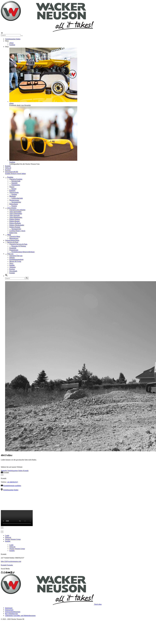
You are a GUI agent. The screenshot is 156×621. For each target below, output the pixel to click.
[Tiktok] (14, 573)
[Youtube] (9, 573)
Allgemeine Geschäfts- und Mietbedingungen (20, 615)
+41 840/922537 (12, 482)
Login (7, 535)
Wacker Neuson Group (13, 539)
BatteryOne (13, 233)
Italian (24, 173)
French (19, 173)
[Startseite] (47, 31)
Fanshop (12, 45)
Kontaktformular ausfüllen (12, 486)
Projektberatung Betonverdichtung (22, 252)
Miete (9, 234)
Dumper (14, 194)
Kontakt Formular (7, 565)
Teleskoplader (14, 192)
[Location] (2, 573)
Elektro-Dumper (14, 227)
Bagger (13, 189)
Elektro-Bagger (14, 221)
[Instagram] (4, 573)
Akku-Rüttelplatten (15, 217)
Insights (12, 265)
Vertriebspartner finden (12, 39)
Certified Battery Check (17, 231)
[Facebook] (7, 573)
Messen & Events (15, 261)
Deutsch (14, 173)
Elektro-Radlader (15, 223)
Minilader (12, 196)
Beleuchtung (13, 204)
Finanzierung (13, 250)
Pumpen (14, 206)
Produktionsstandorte (16, 259)
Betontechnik (15, 181)
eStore (11, 43)
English (8, 173)
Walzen (11, 187)
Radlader (12, 190)
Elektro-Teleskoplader (16, 225)
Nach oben (98, 604)
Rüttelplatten (15, 185)
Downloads (13, 271)
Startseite (4, 471)
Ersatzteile (12, 248)
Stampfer (14, 183)
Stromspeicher (16, 202)
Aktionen (12, 267)
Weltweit (8, 168)
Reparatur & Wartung (18, 246)
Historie (12, 257)
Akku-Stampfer (14, 215)
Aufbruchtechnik (17, 198)
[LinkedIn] (11, 573)
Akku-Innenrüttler (15, 212)
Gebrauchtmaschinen (12, 240)
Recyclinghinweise (11, 614)
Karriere (8, 170)
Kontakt (8, 166)
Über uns (10, 254)
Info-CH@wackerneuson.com (11, 561)
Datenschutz (9, 610)
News (11, 263)
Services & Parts (12, 242)
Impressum (8, 608)
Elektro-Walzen (14, 219)
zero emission (11, 208)
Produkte (10, 177)
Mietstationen (13, 238)
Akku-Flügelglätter (15, 213)
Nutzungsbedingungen (12, 612)
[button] (11, 172)
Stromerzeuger (14, 200)
